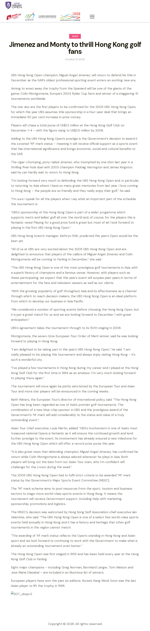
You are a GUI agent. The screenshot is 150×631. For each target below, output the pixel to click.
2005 (75, 36)
